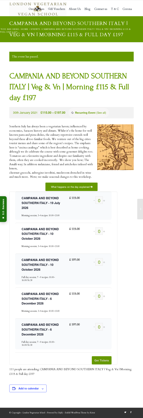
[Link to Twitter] (125, 412)
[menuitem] (36, 9)
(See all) (101, 112)
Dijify (60, 412)
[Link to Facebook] (131, 412)
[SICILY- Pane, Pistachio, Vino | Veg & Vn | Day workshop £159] (140, 209)
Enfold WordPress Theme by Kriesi (80, 412)
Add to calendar (28, 388)
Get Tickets (101, 360)
